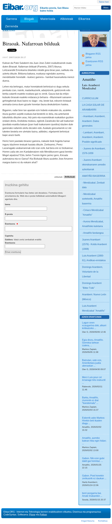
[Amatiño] (94, 40)
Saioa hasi (104, 2)
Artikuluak (70, 177)
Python (43, 514)
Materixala (47, 18)
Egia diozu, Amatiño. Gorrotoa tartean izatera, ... (92, 342)
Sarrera (11, 18)
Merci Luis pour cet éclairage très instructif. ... (94, 380)
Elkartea (84, 18)
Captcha (9, 236)
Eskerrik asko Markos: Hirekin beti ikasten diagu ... (93, 420)
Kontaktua (102, 521)
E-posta (9, 214)
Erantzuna (10, 224)
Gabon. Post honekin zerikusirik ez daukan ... (94, 477)
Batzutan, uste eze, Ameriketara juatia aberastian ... (92, 363)
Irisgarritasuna (87, 521)
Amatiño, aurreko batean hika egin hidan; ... (94, 441)
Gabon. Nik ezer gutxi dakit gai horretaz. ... (93, 459)
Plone (32, 514)
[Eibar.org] (20, 7)
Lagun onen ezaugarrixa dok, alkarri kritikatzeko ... (94, 325)
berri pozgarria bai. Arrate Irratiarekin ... (92, 494)
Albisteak (66, 18)
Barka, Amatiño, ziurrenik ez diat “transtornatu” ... (90, 400)
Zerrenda (11, 26)
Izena (7, 204)
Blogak (29, 18)
